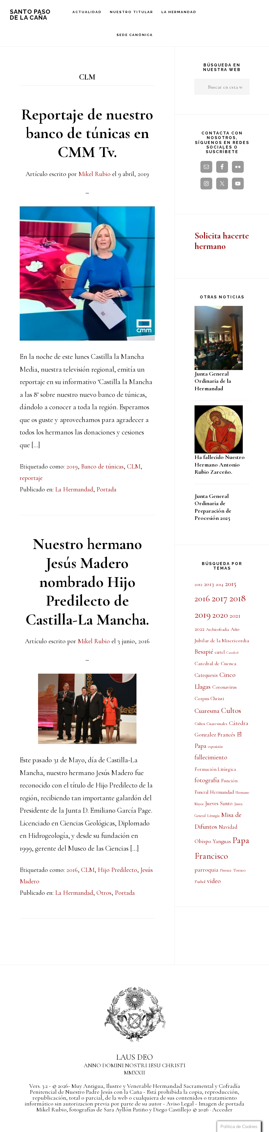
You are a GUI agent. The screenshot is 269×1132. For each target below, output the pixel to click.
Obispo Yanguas (213, 841)
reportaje (31, 478)
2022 (199, 629)
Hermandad (222, 792)
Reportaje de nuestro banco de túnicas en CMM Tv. (87, 133)
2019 (72, 466)
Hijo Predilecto (117, 870)
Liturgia (213, 815)
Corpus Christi (209, 698)
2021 (235, 616)
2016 (72, 870)
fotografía (207, 780)
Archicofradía (217, 629)
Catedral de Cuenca (215, 663)
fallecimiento (211, 757)
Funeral (201, 792)
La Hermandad (74, 489)
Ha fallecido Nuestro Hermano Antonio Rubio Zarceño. (220, 464)
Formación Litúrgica (215, 769)
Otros (104, 893)
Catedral (232, 652)
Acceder (222, 1109)
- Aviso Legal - (180, 1103)
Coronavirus (224, 687)
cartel (220, 652)
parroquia (206, 869)
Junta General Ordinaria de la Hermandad (213, 381)
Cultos (231, 710)
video (214, 881)
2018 (237, 598)
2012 (198, 584)
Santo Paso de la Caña (30, 14)
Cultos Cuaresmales (211, 723)
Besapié (204, 652)
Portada (106, 489)
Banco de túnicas (102, 466)
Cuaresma (207, 711)
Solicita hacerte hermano (222, 241)
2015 (230, 583)
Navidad (228, 827)
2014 (219, 584)
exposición (215, 746)
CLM (133, 466)
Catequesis (206, 675)
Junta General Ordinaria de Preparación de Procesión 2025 (213, 507)
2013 (209, 584)
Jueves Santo (219, 803)
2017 (220, 598)
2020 (220, 615)
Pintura (225, 870)
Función (229, 781)
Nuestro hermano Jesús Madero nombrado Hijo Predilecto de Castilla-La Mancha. (87, 582)
